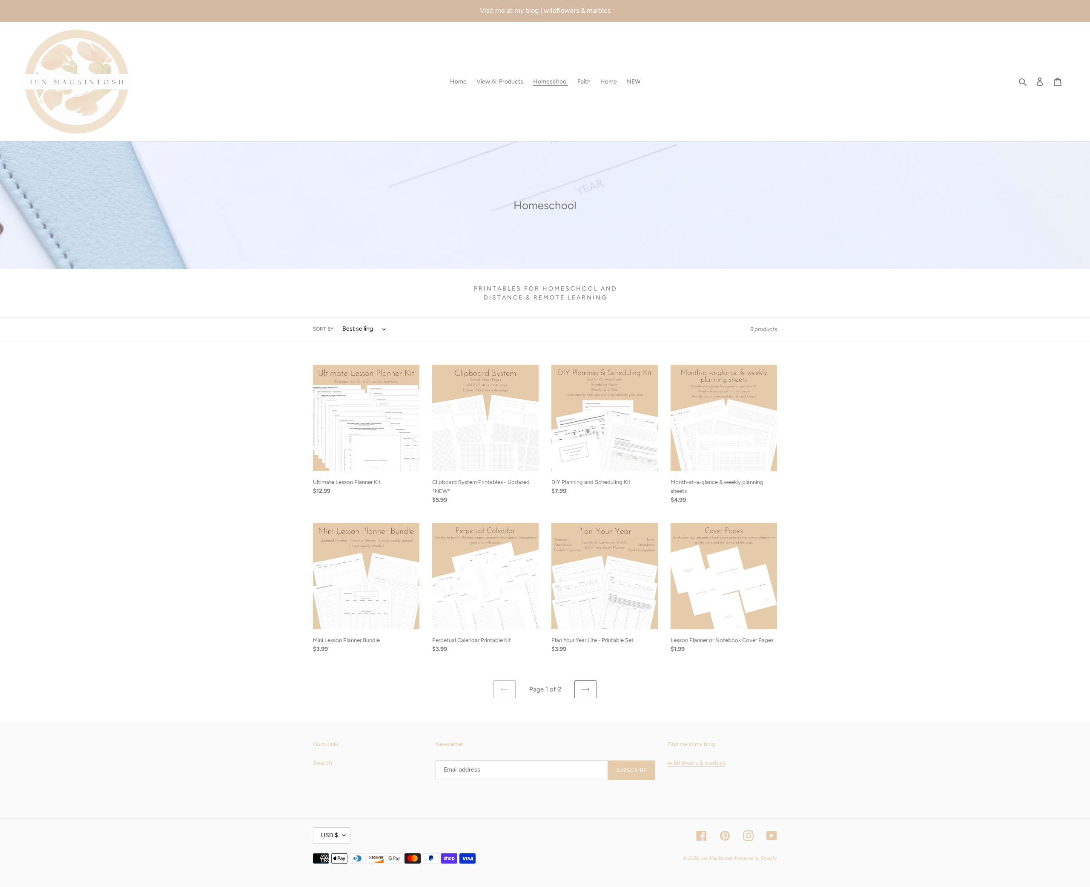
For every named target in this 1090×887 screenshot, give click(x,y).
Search (322, 762)
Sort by (323, 329)
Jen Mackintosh (717, 858)
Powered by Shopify (756, 858)
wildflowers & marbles (697, 762)
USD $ (329, 835)
